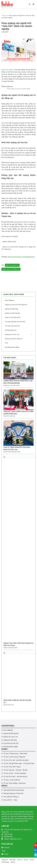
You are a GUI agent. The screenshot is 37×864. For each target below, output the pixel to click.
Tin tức (32, 859)
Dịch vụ (19, 859)
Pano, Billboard (8, 730)
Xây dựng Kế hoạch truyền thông (13, 790)
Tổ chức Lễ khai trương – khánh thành (15, 753)
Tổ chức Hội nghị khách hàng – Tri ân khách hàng (18, 763)
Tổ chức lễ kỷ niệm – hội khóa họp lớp (15, 776)
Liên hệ (13, 862)
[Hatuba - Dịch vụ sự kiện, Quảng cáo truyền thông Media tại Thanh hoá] (7, 4)
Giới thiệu (12, 859)
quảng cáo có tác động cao (11, 269)
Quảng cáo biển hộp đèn (10, 733)
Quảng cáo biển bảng (10, 740)
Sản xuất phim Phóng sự (11, 796)
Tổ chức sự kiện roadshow (11, 780)
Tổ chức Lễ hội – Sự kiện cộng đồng (14, 773)
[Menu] (33, 4)
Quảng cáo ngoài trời (8, 69)
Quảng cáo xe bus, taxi (10, 737)
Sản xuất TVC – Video (10, 800)
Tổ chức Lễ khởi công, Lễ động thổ (14, 757)
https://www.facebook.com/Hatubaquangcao (21, 257)
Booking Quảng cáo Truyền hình (13, 793)
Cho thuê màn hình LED (10, 743)
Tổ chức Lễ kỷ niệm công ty (12, 766)
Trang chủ (4, 15)
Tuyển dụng (5, 862)
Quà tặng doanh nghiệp (10, 746)
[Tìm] (29, 4)
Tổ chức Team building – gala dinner (14, 783)
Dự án (26, 859)
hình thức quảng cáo (12, 265)
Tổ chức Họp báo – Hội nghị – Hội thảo (15, 770)
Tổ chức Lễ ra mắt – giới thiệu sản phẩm (16, 760)
